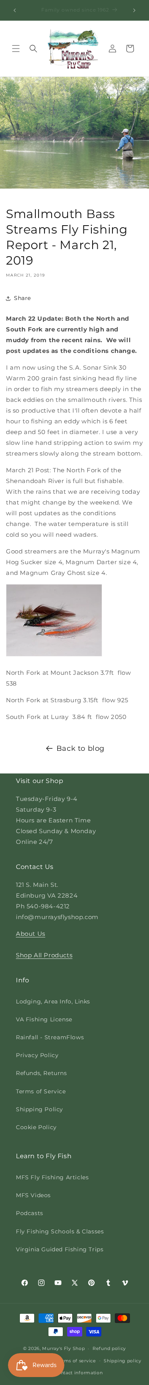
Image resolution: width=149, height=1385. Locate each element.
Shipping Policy (39, 1109)
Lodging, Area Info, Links (53, 1001)
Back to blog (80, 748)
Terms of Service (41, 1091)
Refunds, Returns (41, 1073)
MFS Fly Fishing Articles (52, 1177)
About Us (30, 933)
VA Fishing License (44, 1019)
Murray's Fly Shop (63, 1348)
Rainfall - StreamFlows (50, 1037)
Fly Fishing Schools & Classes (60, 1231)
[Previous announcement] (14, 10)
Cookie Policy (36, 1127)
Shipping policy (122, 1361)
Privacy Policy (37, 1055)
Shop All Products (44, 955)
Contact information (78, 1372)
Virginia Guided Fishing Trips (59, 1249)
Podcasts (29, 1213)
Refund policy (109, 1348)
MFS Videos (33, 1195)
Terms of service (76, 1361)
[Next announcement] (134, 10)
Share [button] (22, 298)
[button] (16, 48)
